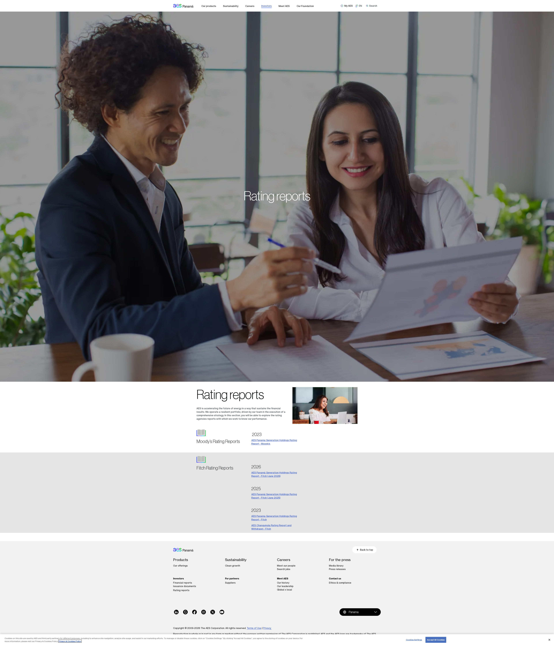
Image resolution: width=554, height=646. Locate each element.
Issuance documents (184, 586)
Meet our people (286, 565)
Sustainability (230, 6)
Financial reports (182, 582)
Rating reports (181, 590)
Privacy (267, 628)
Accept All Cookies (436, 640)
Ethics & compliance (340, 582)
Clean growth (232, 565)
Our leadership (285, 586)
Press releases (337, 569)
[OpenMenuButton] (347, 6)
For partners (232, 578)
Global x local (284, 589)
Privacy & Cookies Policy (70, 641)
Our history (283, 582)
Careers (249, 6)
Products (180, 560)
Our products (208, 6)
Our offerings (180, 565)
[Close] (549, 640)
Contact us (335, 578)
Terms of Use (254, 628)
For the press (340, 560)
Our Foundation (305, 6)
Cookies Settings (414, 640)
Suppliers (230, 582)
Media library (336, 565)
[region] (277, 640)
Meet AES (284, 6)
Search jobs (283, 569)
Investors (266, 5)
